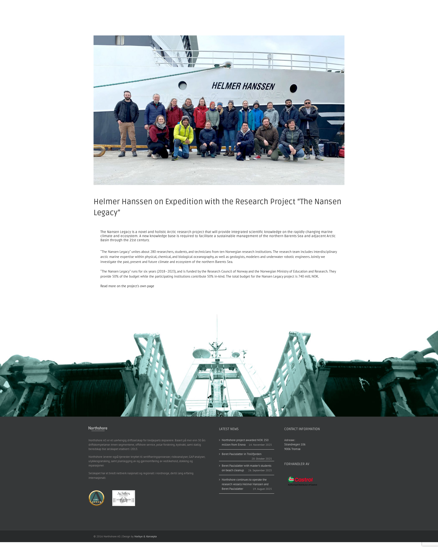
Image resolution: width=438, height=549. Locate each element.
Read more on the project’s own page (127, 286)
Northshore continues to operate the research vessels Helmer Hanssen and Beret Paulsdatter (245, 484)
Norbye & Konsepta (145, 536)
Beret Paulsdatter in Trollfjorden (241, 454)
